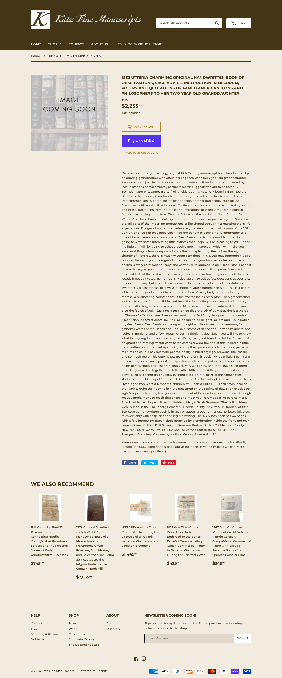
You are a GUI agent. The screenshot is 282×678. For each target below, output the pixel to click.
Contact (76, 44)
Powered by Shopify (93, 670)
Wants (73, 628)
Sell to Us (38, 639)
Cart (242, 23)
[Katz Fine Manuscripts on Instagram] (144, 659)
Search (74, 623)
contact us (164, 442)
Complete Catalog (82, 639)
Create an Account (239, 13)
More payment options (141, 152)
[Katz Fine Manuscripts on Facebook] (136, 659)
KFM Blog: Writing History (139, 44)
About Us (99, 44)
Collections (77, 634)
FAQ (34, 628)
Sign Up (242, 638)
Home (36, 44)
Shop (53, 44)
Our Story (113, 628)
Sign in (216, 13)
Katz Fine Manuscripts (58, 670)
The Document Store (84, 644)
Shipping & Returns (45, 634)
